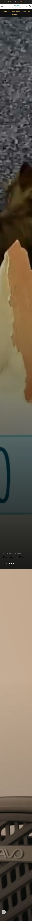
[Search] (6, 6)
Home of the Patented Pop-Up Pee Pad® (16, 2)
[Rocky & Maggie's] (16, 6)
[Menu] (2, 6)
